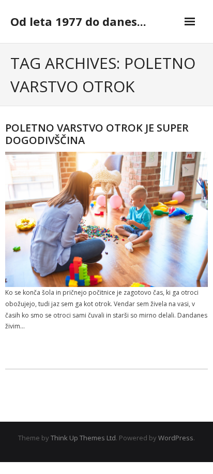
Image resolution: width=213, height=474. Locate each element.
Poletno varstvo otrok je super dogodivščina (97, 134)
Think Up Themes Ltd (83, 437)
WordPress (175, 437)
